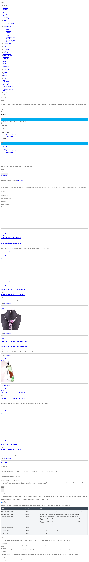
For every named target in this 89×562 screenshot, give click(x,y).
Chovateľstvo (6, 84)
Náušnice (5, 9)
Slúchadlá (8, 38)
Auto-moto (5, 75)
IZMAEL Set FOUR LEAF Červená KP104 (13, 289)
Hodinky (5, 14)
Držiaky (7, 35)
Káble (7, 34)
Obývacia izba (6, 63)
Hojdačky (5, 87)
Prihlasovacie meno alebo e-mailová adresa (9, 107)
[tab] (45, 182)
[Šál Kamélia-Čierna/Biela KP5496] (11, 226)
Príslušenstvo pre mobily (8, 28)
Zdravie (4, 44)
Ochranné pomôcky (7, 26)
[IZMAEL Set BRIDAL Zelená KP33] (11, 433)
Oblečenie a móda (7, 54)
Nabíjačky (8, 32)
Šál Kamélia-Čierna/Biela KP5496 (11, 238)
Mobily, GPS (5, 72)
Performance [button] (3, 542)
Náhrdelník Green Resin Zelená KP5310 (13, 393)
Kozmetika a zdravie (7, 43)
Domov (2, 121)
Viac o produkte (4, 174)
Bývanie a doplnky (7, 67)
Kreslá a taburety (6, 64)
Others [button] (2, 556)
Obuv (4, 80)
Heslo (2, 109)
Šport (4, 73)
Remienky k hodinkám (10, 37)
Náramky (5, 12)
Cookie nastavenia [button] (4, 485)
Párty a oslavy (6, 57)
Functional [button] (3, 537)
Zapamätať (4, 112)
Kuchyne (5, 51)
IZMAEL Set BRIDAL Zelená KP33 (11, 444)
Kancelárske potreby (7, 83)
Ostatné (4, 24)
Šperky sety (5, 8)
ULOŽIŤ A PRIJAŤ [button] (4, 560)
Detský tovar (5, 52)
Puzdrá (7, 29)
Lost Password (4, 116)
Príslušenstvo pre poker (8, 86)
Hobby (4, 46)
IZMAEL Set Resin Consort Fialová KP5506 (14, 341)
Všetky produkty (7, 121)
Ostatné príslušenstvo (10, 40)
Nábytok (5, 61)
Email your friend (4, 175)
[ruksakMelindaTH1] (21, 163)
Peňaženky (5, 17)
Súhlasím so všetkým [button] (12, 485)
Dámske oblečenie (10, 23)
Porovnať (2, 178)
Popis (4, 182)
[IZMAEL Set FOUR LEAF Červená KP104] (11, 278)
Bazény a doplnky (6, 92)
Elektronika (5, 70)
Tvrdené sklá (8, 31)
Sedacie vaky (6, 66)
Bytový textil (5, 58)
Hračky (4, 60)
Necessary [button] (3, 501)
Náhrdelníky (5, 11)
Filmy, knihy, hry (6, 81)
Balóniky (5, 90)
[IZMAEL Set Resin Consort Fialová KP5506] (11, 330)
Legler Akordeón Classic (8, 89)
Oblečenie (5, 21)
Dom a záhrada (6, 49)
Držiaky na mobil (9, 41)
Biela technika (6, 69)
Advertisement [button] (3, 551)
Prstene (4, 15)
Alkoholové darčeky (7, 77)
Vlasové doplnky (6, 18)
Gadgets (5, 47)
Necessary (4, 502)
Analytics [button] (2, 546)
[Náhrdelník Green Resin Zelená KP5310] (11, 381)
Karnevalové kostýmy (7, 55)
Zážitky (4, 78)
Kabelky (5, 20)
